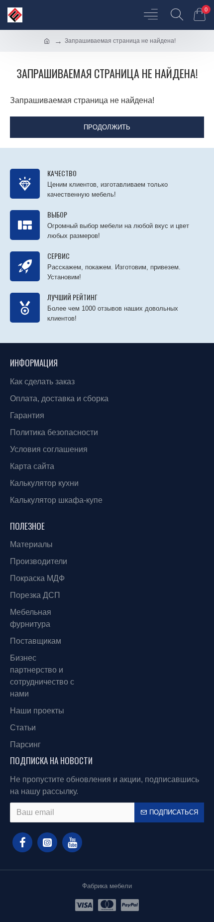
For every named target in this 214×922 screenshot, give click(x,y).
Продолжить (107, 127)
